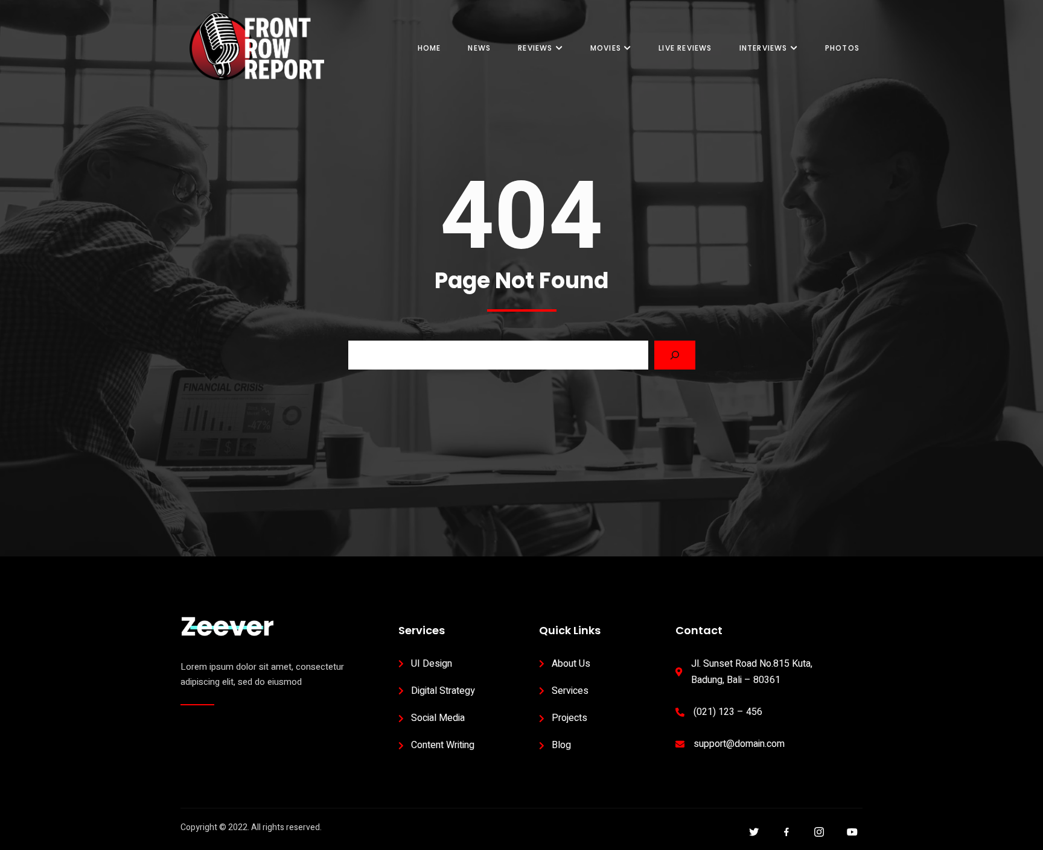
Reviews (535, 48)
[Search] (674, 355)
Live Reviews (685, 48)
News (479, 48)
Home (429, 48)
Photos (842, 48)
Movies (605, 48)
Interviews (763, 48)
